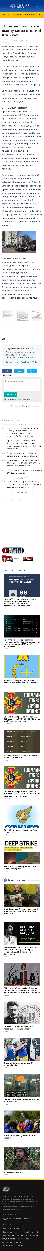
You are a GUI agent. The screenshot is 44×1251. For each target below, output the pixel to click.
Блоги (18, 1242)
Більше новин (21, 493)
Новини (6, 15)
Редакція (6, 1219)
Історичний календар (13, 1246)
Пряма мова (32, 1235)
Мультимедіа (9, 1239)
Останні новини (10, 420)
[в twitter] (32, 371)
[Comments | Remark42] (22, 393)
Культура (7, 1242)
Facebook (25, 362)
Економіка (24, 1239)
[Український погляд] (6, 1189)
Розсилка (27, 1219)
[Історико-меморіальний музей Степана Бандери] (32, 559)
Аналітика (17, 15)
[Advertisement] (22, 522)
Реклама (17, 1219)
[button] (4, 6)
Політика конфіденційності (11, 1209)
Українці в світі (31, 1232)
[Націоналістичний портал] (11, 558)
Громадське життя (34, 15)
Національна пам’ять (13, 1235)
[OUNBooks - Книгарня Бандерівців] (22, 550)
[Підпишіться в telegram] (19, 371)
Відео (7, 916)
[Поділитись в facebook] (7, 371)
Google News (12, 362)
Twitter (35, 362)
